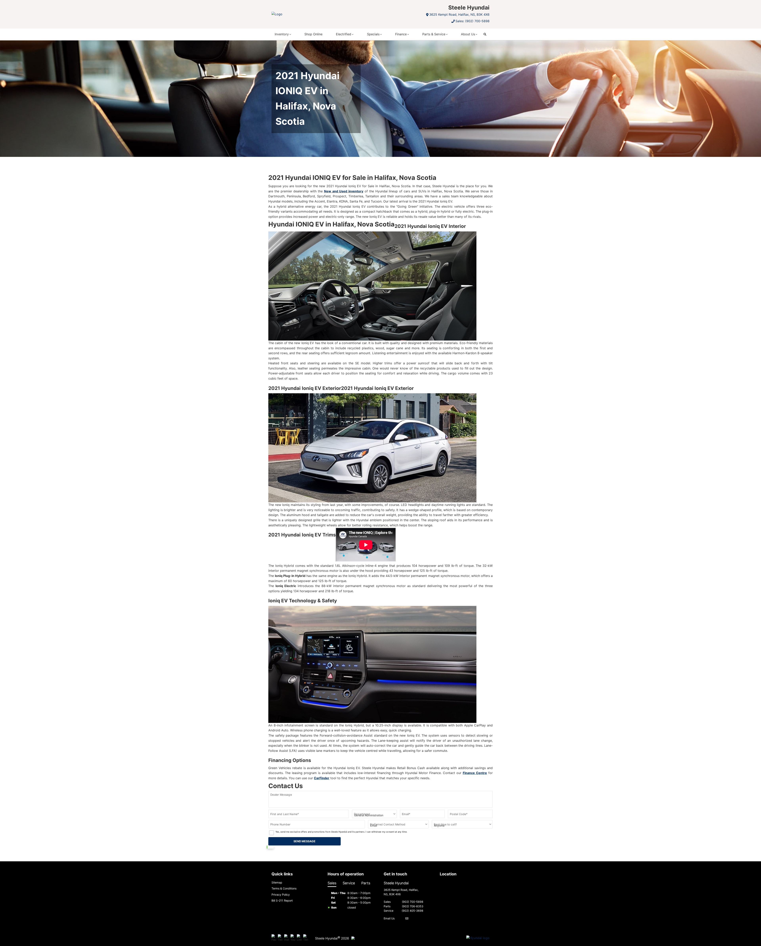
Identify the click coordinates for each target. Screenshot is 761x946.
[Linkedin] (299, 938)
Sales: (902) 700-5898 (472, 21)
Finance (401, 34)
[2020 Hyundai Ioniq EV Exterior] (372, 447)
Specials (373, 34)
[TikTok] (305, 938)
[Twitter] (280, 938)
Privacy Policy (281, 894)
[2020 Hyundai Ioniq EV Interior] (372, 286)
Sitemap (277, 882)
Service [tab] (349, 883)
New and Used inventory (343, 191)
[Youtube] (293, 938)
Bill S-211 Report (282, 900)
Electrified (343, 34)
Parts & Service (433, 34)
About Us (468, 34)
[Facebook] (274, 938)
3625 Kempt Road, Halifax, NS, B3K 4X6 (459, 14)
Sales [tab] (332, 883)
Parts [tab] (365, 883)
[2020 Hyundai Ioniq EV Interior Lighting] (372, 664)
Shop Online (313, 34)
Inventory (282, 34)
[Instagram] (286, 938)
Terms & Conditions (284, 888)
